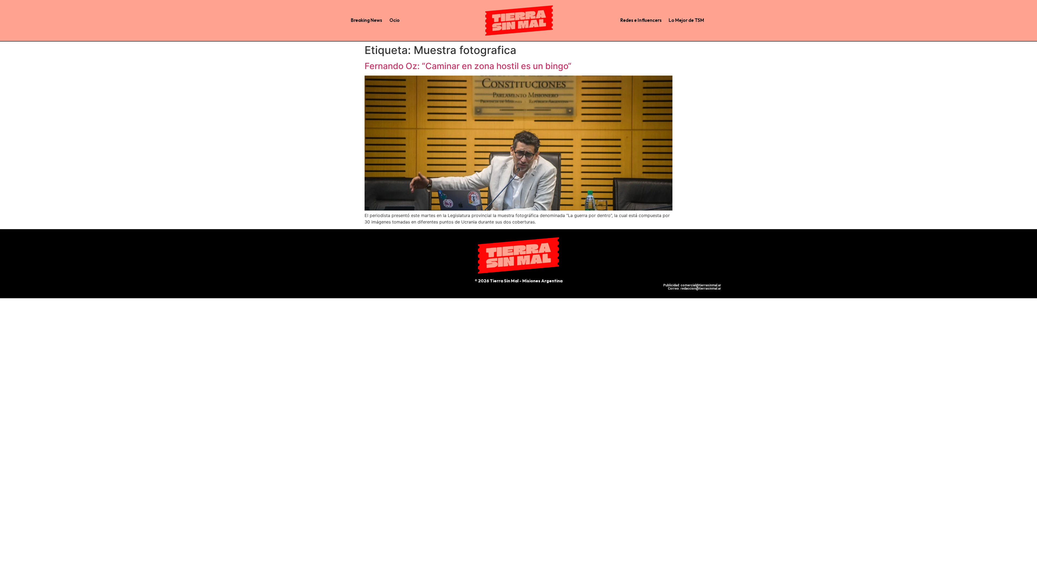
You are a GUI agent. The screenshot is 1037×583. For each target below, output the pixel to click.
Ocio (394, 20)
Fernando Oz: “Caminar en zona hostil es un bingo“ (468, 66)
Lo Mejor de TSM (686, 20)
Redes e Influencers (641, 20)
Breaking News (366, 20)
